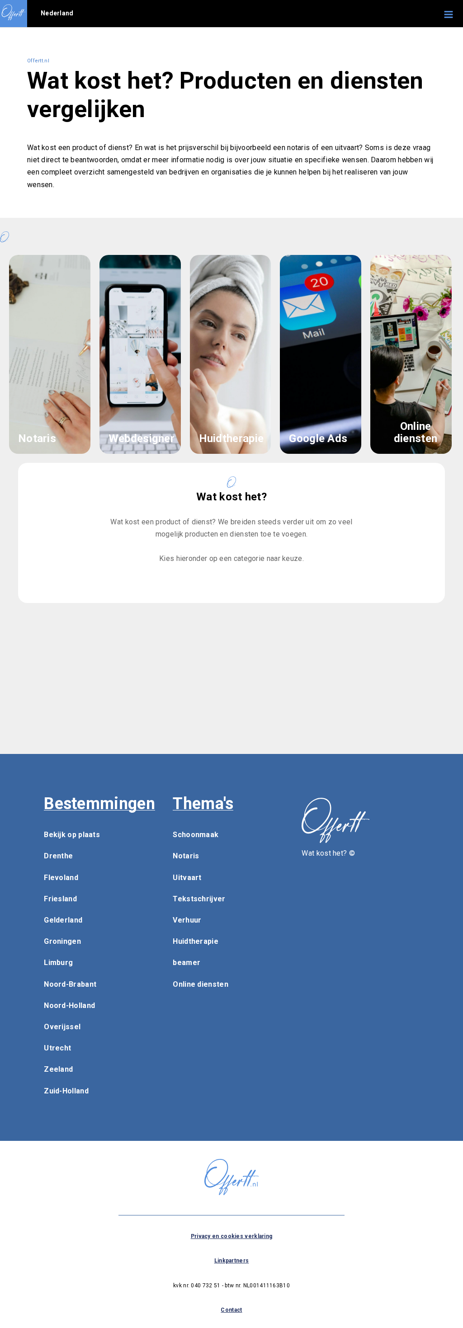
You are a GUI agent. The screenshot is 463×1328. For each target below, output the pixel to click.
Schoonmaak (195, 834)
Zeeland (58, 1069)
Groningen (62, 941)
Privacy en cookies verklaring (232, 1236)
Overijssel (62, 1026)
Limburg (58, 962)
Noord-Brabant (70, 984)
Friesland (60, 899)
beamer (186, 962)
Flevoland (61, 877)
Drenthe (58, 856)
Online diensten (200, 984)
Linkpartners (231, 1260)
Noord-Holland (69, 1005)
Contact (231, 1310)
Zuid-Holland (66, 1091)
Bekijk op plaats (72, 834)
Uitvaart (187, 877)
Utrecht (57, 1048)
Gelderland (63, 920)
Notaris (186, 856)
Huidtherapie (195, 941)
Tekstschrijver (199, 899)
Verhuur (187, 920)
